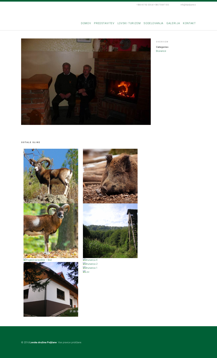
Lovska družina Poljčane (58, 11)
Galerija (173, 23)
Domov (86, 23)
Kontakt (189, 23)
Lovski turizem (129, 23)
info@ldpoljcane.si (188, 5)
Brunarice (161, 51)
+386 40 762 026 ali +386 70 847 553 (152, 5)
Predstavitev (104, 23)
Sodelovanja (153, 23)
